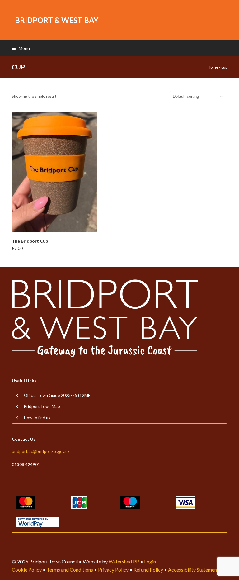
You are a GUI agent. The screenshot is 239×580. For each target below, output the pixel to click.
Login (150, 561)
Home (213, 67)
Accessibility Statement (193, 570)
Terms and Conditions (70, 570)
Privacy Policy (113, 570)
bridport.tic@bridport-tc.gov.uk (41, 451)
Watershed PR (124, 561)
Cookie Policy (27, 570)
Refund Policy (148, 570)
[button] (21, 48)
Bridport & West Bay (56, 20)
